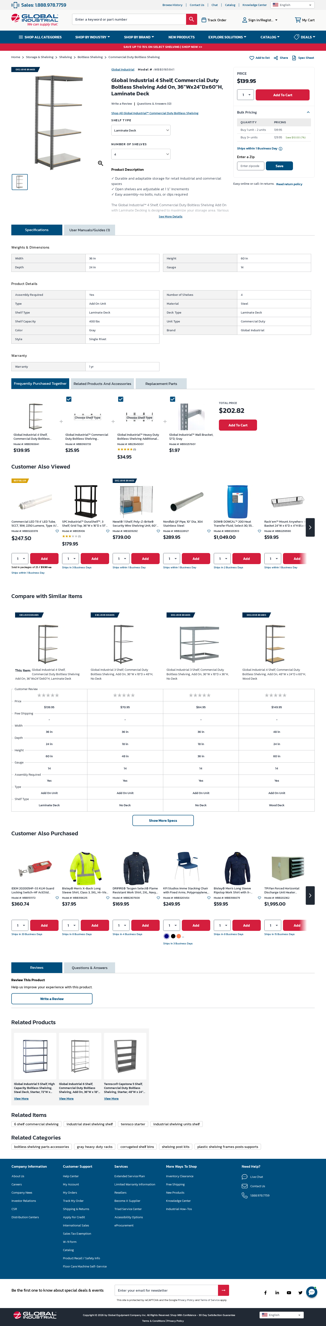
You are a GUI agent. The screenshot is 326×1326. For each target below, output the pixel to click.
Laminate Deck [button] (125, 130)
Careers (17, 1184)
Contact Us (197, 5)
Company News (22, 1192)
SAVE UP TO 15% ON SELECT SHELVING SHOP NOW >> (163, 47)
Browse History (173, 5)
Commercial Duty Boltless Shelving (134, 56)
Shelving (65, 56)
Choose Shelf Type (87, 417)
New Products (175, 1192)
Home (15, 56)
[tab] (36, 230)
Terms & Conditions (154, 1321)
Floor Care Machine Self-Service (85, 1266)
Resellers (120, 1192)
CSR (14, 1209)
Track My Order (73, 1200)
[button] (292, 5)
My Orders (70, 1192)
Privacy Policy (186, 1300)
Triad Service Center (128, 1209)
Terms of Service (210, 1300)
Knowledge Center (255, 5)
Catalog (230, 5)
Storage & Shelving (39, 56)
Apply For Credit (74, 1217)
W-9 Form (70, 1242)
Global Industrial (122, 69)
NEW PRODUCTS (182, 37)
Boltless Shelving (90, 56)
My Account (71, 1184)
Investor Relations (24, 1200)
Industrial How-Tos (179, 1209)
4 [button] (115, 154)
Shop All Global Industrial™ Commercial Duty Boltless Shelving (154, 113)
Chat (215, 5)
